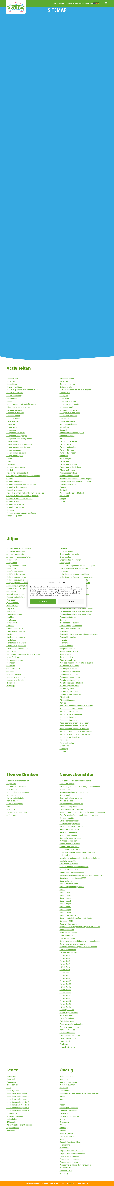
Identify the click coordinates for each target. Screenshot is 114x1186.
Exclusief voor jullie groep (70, 824)
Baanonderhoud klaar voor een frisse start (76, 792)
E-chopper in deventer (15, 413)
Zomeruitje (64, 749)
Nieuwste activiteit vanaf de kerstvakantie (76, 918)
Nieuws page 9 (65, 912)
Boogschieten (11, 384)
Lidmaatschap (11, 1113)
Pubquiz (63, 487)
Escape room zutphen (14, 456)
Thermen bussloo (66, 646)
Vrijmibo (63, 703)
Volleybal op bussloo (68, 1021)
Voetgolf (63, 499)
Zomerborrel (64, 746)
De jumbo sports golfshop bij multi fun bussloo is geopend (82, 812)
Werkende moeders (67, 1030)
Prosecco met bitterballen (16, 812)
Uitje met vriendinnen (68, 660)
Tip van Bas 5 (65, 967)
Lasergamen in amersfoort (70, 413)
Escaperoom (11, 430)
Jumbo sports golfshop (69, 1108)
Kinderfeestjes (65, 557)
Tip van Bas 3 (65, 961)
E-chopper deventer (14, 410)
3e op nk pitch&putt (67, 1047)
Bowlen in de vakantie (14, 393)
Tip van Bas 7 (65, 973)
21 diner (63, 751)
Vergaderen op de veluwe (69, 1162)
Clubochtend (11, 1082)
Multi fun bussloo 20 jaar (69, 869)
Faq (61, 1102)
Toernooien (10, 1131)
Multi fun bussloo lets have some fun (74, 867)
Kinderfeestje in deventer (69, 554)
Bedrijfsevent (11, 560)
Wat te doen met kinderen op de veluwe (75, 734)
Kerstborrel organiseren (69, 1111)
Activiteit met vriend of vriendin (18, 548)
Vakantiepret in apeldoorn (69, 666)
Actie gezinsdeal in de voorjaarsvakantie (75, 781)
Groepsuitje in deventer (15, 680)
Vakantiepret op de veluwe (70, 677)
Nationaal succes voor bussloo (72, 872)
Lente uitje (64, 571)
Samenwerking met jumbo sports (72, 944)
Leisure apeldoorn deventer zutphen (74, 568)
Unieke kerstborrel (67, 1015)
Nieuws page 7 (65, 907)
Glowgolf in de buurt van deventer (19, 499)
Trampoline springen (67, 649)
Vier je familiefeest (67, 1018)
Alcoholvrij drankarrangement (17, 781)
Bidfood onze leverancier (16, 786)
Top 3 (70, 1183)
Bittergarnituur (11, 789)
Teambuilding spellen (68, 637)
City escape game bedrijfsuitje (71, 804)
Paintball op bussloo (68, 447)
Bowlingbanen (11, 398)
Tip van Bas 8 (65, 975)
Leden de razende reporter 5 (17, 1108)
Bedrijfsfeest (11, 563)
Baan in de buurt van (67, 1085)
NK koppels (11, 1122)
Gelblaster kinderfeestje (15, 467)
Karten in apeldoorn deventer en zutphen (75, 390)
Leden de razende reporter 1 (17, 1096)
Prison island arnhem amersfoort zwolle (75, 481)
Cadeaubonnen (65, 1091)
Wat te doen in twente (68, 717)
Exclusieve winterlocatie (15, 631)
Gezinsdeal (10, 663)
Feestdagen (11, 651)
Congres (63, 1096)
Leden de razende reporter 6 (17, 1111)
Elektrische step (12, 421)
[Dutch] (94, 3)
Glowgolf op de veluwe (15, 507)
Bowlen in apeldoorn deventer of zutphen (22, 390)
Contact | (89, 3)
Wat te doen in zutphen (68, 720)
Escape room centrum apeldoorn (19, 444)
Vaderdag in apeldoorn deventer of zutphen (76, 663)
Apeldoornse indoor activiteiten (18, 557)
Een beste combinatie (68, 818)
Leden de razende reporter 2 (17, 1099)
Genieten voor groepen (68, 835)
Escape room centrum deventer (18, 447)
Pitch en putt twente (67, 470)
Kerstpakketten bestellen (69, 1116)
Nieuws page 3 (65, 895)
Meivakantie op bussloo (69, 864)
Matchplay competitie (68, 861)
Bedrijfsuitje (11, 568)
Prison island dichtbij (68, 617)
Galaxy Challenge (13, 657)
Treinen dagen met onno (69, 1013)
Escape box (11, 424)
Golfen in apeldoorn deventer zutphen (21, 513)
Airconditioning (65, 789)
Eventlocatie (11, 620)
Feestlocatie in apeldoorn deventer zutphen (23, 654)
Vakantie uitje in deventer (69, 686)
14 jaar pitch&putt (66, 1041)
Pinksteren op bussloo (68, 932)
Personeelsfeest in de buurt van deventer (76, 611)
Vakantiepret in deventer (69, 669)
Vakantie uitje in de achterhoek (71, 683)
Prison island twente (68, 484)
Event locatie (11, 617)
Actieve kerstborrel (67, 784)
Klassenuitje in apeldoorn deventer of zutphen (77, 566)
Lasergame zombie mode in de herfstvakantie (77, 852)
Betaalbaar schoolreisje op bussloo (20, 588)
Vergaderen (64, 1148)
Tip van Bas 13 (65, 990)
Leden (8, 1088)
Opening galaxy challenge (69, 924)
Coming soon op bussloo (69, 807)
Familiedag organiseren (15, 637)
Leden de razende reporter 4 (17, 1105)
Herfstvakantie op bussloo (70, 844)
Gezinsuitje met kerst (14, 669)
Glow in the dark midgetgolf (17, 473)
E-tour (8, 461)
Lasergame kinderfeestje (69, 404)
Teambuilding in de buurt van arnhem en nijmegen (79, 634)
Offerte (62, 1119)
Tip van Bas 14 (65, 993)
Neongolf (63, 430)
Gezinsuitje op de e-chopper (71, 838)
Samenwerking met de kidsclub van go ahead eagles (80, 941)
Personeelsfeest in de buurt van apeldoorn (76, 608)
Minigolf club (11, 1119)
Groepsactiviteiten (13, 674)
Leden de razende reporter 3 (17, 1102)
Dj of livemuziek (12, 603)
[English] (96, 3)
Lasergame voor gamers (69, 410)
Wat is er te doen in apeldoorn (71, 709)
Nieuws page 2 (65, 892)
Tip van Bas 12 (65, 987)
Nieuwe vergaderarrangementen (72, 887)
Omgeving (63, 1128)
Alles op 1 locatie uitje (15, 554)
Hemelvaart (10, 683)
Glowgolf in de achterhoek (16, 487)
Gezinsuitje (10, 666)
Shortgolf (63, 490)
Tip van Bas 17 (65, 1001)
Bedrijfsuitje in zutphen (15, 580)
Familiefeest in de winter (16, 643)
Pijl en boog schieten (68, 459)
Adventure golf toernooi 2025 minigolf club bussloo (80, 786)
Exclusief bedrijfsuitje (14, 628)
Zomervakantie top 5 (68, 1038)
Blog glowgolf (65, 795)
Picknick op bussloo (67, 938)
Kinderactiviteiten (66, 551)
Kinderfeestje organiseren (70, 849)
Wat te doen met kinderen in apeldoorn (75, 723)
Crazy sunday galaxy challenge (71, 809)
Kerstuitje (63, 548)
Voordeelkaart (65, 1168)
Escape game (11, 427)
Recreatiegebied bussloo (69, 623)
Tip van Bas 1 (65, 955)
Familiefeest (11, 640)
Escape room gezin (13, 450)
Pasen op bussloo (67, 930)
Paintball (63, 439)
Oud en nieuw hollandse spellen (72, 433)
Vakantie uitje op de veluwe (70, 694)
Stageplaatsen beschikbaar (70, 1142)
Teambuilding (65, 631)
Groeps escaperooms (14, 516)
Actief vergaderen (66, 1076)
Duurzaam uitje (12, 606)
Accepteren (43, 601)
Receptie (63, 620)
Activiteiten (64, 1079)
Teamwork (64, 643)
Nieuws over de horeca (68, 915)
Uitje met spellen (66, 657)
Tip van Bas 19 (65, 1007)
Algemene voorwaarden (69, 1082)
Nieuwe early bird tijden (69, 884)
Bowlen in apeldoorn (14, 387)
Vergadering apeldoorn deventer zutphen (75, 1165)
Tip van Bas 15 (65, 995)
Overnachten (64, 1122)
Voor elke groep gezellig (69, 1027)
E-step (9, 459)
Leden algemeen (12, 1091)
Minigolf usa (64, 427)
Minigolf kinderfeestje (68, 424)
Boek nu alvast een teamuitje (71, 798)
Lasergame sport (66, 407)
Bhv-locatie (64, 1088)
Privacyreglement (66, 1133)
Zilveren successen (67, 1033)
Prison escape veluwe (68, 473)
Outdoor (63, 1131)
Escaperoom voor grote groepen (19, 439)
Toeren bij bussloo (67, 1010)
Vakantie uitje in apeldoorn (70, 680)
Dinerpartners (11, 795)
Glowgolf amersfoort (14, 481)
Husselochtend (12, 1085)
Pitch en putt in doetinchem (70, 467)
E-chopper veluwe (13, 418)
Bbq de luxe (11, 784)
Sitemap (63, 1139)
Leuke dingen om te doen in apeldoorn (74, 574)
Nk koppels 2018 (66, 921)
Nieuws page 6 (65, 904)
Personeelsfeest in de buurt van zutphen (75, 614)
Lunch (8, 807)
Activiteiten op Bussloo (15, 551)
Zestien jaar (64, 1044)
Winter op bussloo (67, 743)
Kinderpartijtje (65, 563)
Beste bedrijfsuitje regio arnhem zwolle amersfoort (26, 586)
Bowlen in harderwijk (14, 396)
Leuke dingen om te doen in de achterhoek (76, 577)
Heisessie (64, 381)
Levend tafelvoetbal (67, 421)
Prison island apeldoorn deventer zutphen (76, 479)
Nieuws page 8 (65, 910)
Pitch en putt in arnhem (68, 464)
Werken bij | (66, 3)
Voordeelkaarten (66, 1171)
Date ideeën (11, 600)
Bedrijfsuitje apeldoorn (15, 571)
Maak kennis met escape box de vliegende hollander (80, 858)
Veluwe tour (64, 496)
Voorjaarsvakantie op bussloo (71, 1024)
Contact (62, 1099)
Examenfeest (11, 623)
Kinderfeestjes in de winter (70, 560)
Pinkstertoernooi (66, 935)
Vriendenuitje (65, 697)
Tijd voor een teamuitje (68, 953)
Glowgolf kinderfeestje (15, 504)
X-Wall (62, 501)
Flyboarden (10, 464)
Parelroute (64, 456)
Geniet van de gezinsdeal (69, 829)
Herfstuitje (10, 686)
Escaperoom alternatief (15, 433)
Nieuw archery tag (66, 881)
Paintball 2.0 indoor (67, 450)
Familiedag (10, 634)
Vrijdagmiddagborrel (67, 700)
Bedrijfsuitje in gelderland (16, 577)
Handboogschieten (67, 378)
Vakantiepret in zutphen (69, 674)
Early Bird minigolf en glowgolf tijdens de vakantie (79, 815)
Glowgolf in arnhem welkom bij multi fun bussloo (25, 493)
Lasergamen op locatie (68, 416)
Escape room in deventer (16, 453)
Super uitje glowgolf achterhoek (72, 493)
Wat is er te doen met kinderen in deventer (76, 706)
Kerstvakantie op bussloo (69, 847)
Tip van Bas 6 (65, 970)
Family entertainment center (17, 649)
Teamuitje (63, 640)
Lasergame (64, 396)
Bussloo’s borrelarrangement (17, 792)
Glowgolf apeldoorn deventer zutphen (21, 484)
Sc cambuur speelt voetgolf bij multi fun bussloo (78, 947)
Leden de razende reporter (16, 1093)
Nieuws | (74, 3)
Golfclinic (10, 510)
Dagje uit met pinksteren (15, 597)
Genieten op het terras (68, 832)
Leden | (81, 3)
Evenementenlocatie (14, 614)
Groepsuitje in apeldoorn (15, 677)
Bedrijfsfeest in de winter (16, 566)
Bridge (9, 401)
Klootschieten (65, 393)
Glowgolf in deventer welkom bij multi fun (22, 496)
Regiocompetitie (12, 1128)
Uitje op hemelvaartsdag (69, 651)
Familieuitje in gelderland (16, 646)
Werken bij (64, 1173)
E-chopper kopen (13, 416)
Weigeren (70, 601)
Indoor (62, 1105)
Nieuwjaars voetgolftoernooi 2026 (73, 878)
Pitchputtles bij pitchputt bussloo (19, 1125)
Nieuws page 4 (65, 898)
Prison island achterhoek (69, 476)
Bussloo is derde (66, 801)
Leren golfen (64, 418)
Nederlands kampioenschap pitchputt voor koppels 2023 (82, 875)
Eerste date (10, 611)
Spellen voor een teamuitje (70, 628)
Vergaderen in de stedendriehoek (73, 1153)
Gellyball (9, 470)
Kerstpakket (64, 1113)
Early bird (10, 608)
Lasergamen (64, 398)
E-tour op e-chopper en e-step (18, 407)
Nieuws (62, 890)
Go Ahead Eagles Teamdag (70, 841)
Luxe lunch (10, 809)
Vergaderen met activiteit (69, 1156)
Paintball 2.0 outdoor (68, 453)
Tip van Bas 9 (65, 978)
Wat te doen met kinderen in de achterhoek (76, 731)
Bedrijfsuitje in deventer (15, 574)
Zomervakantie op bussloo (70, 1035)
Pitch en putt (64, 461)
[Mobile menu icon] (106, 3)
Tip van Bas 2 (65, 958)
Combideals (11, 591)
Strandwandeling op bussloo (71, 626)
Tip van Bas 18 (65, 1004)
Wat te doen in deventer (69, 711)
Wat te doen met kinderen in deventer (74, 729)
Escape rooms (12, 441)
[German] (98, 3)
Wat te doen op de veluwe (70, 737)
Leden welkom (65, 855)
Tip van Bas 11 (65, 984)
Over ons (63, 1125)
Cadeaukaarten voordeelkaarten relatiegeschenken (79, 1093)
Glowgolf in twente (13, 501)
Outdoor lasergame (67, 436)
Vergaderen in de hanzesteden (71, 1151)
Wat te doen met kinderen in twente (73, 726)
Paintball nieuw (65, 444)
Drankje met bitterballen (15, 798)
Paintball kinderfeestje (68, 441)
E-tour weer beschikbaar (69, 821)
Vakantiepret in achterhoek (70, 671)
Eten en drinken (12, 801)
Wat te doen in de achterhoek (71, 714)
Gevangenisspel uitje (14, 660)
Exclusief (10, 626)
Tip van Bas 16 (65, 998)
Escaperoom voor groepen (16, 436)
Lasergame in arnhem (68, 401)
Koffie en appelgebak (14, 804)
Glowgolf (9, 479)
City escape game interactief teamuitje (21, 404)
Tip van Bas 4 (65, 964)
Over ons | (57, 3)
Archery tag (10, 381)
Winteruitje (64, 740)
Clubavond (10, 1079)
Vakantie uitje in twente (68, 689)
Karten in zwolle (66, 387)
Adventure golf (12, 378)
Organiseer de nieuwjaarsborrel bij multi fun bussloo (80, 927)
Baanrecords (11, 1076)
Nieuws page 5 (65, 901)
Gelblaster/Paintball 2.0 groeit (71, 827)
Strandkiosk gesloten (68, 950)
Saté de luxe (11, 815)
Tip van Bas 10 (65, 981)
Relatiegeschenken (67, 1136)
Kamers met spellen (67, 384)
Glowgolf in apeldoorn (14, 490)
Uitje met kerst (65, 654)
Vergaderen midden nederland (71, 1159)
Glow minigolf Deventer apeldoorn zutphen (23, 476)
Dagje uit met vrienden (15, 594)
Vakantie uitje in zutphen (69, 691)
